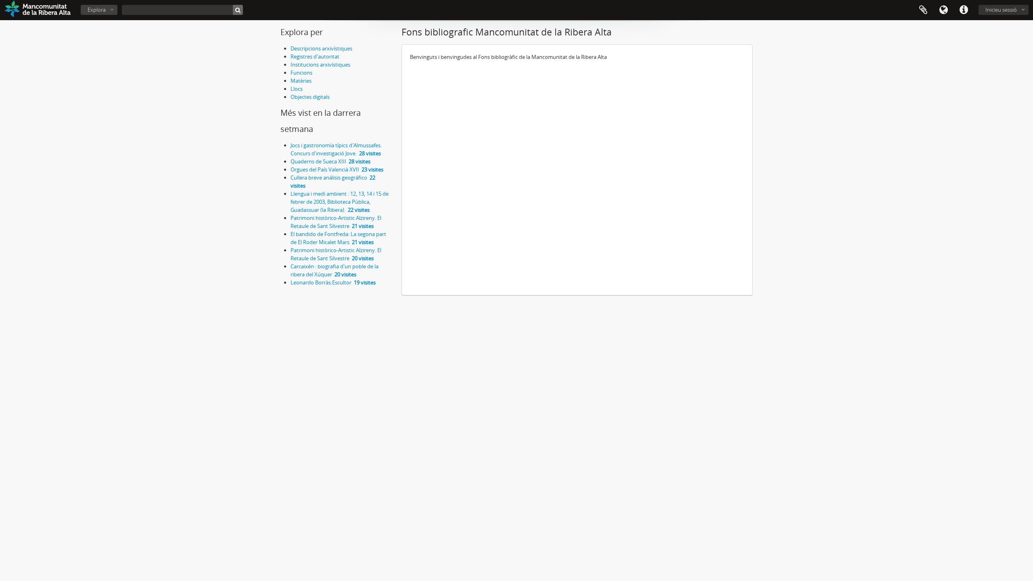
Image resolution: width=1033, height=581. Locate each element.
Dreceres (964, 10)
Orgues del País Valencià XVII (337, 169)
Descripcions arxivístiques (321, 48)
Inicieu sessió (1001, 9)
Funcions (301, 72)
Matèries (301, 80)
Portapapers (923, 10)
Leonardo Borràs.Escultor (333, 282)
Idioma (943, 10)
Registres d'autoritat (315, 56)
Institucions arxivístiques (320, 64)
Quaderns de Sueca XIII (330, 161)
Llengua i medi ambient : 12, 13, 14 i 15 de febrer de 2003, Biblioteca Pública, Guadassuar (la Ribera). (340, 201)
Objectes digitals (310, 96)
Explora (97, 9)
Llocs (297, 88)
